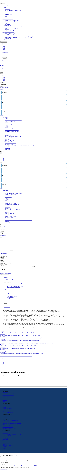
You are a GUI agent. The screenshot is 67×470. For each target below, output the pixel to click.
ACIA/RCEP (5, 447)
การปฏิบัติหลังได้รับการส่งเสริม (8, 32)
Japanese (4, 48)
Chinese (4, 47)
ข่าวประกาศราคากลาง (8, 289)
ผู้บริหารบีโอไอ (7, 122)
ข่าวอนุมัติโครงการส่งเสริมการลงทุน (10, 279)
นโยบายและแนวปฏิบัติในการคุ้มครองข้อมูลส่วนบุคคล (10, 465)
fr (3, 157)
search (12, 250)
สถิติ (3, 437)
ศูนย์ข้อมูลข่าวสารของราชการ (8, 445)
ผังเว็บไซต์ (2, 65)
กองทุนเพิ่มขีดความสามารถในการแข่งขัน (12, 23)
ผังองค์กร (6, 15)
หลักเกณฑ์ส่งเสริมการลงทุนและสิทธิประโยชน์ (13, 136)
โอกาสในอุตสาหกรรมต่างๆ (8, 412)
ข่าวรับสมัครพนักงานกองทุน (12, 296)
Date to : (1, 260)
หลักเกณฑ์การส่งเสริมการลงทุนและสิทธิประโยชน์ (12, 423)
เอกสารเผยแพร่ (7, 24)
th (3, 154)
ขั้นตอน (4, 424)
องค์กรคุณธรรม (5, 449)
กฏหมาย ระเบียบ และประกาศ (8, 427)
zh (3, 158)
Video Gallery (5, 440)
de (3, 156)
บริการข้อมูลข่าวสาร (4, 273)
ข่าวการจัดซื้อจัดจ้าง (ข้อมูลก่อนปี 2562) (14, 287)
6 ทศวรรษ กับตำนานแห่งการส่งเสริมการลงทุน (13, 10)
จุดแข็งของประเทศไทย (7, 404)
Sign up (6, 226)
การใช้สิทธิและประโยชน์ (9, 34)
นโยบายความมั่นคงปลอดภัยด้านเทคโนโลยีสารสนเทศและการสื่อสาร (33, 465)
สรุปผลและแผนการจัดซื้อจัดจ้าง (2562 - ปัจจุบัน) (15, 283)
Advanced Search (4, 253)
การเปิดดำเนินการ (8, 38)
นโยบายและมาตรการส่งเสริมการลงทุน (12, 21)
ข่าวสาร (4, 431)
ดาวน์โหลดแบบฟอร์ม (6, 149)
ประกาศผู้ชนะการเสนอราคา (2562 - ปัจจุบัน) (15, 286)
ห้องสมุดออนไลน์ (6, 443)
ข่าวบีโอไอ (6, 277)
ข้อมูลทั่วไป (5, 409)
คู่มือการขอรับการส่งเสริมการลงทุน (9, 428)
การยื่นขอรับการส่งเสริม (7, 25)
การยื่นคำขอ (7, 29)
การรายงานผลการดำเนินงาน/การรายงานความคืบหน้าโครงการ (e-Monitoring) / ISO (20, 145)
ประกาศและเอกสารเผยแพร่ (8, 19)
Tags (1, 265)
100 (3, 362)
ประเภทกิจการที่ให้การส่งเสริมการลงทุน (12, 28)
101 (3, 363)
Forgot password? (3, 235)
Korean (4, 49)
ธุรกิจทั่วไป (4, 417)
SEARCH (33, 266)
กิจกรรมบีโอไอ (5, 433)
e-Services (4, 444)
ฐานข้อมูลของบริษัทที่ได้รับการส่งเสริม (10, 435)
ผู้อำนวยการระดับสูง (8, 14)
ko (3, 160)
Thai (3, 43)
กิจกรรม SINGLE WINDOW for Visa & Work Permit (12, 434)
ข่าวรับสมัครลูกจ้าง (10, 297)
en (3, 155)
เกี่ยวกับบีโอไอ (5, 7)
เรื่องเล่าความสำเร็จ (6, 411)
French (4, 46)
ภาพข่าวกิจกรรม (7, 307)
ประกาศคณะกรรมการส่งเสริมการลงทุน (12, 20)
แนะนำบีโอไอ (7, 9)
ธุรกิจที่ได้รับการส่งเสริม (7, 415)
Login (1, 232)
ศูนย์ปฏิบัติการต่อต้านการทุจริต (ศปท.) (9, 446)
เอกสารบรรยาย (5, 439)
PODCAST (4, 448)
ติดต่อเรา (6, 17)
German (4, 45)
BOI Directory (7, 16)
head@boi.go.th (5, 52)
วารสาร (4, 441)
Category (1, 263)
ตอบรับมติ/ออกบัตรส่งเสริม (9, 30)
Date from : (2, 257)
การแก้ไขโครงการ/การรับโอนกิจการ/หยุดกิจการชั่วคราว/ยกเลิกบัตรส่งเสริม (18, 37)
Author (1, 264)
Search (2, 248)
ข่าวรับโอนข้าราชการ (11, 298)
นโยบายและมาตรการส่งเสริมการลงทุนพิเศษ (11, 420)
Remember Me (4, 233)
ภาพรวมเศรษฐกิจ (6, 407)
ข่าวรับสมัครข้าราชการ (11, 293)
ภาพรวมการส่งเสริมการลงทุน (10, 33)
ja (3, 159)
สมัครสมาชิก (5, 5)
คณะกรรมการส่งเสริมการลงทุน (10, 11)
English (4, 44)
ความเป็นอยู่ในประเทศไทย (7, 408)
